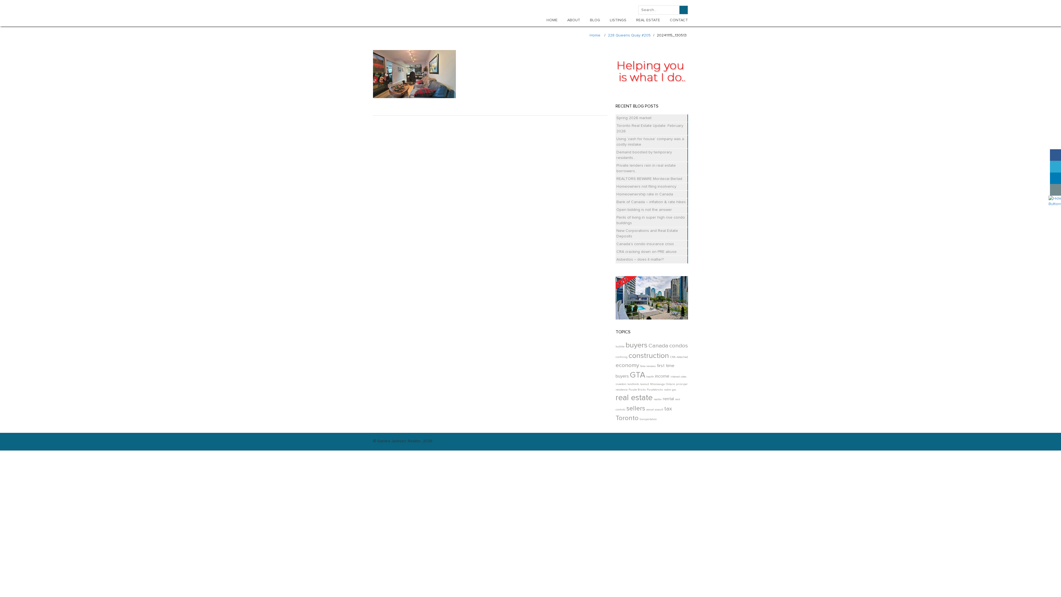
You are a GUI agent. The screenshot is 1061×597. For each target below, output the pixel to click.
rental (668, 399)
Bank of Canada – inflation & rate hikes (651, 202)
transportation (648, 419)
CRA (673, 357)
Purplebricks (655, 389)
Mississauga (657, 384)
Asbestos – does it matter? (640, 259)
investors (621, 384)
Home (595, 35)
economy (627, 365)
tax (668, 409)
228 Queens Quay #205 (629, 35)
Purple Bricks (637, 389)
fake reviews (648, 366)
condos (678, 346)
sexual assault (654, 409)
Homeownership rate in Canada (644, 194)
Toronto (627, 418)
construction (649, 356)
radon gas (670, 389)
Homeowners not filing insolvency (646, 186)
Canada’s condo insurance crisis (645, 244)
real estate (634, 398)
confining (621, 357)
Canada (658, 346)
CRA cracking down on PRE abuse (646, 252)
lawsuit (644, 384)
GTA (637, 375)
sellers (635, 408)
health (650, 376)
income (662, 376)
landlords (633, 384)
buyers (636, 345)
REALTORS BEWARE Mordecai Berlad (649, 179)
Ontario (670, 384)
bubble (620, 346)
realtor (658, 399)
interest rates (678, 376)
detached (682, 357)
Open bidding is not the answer (644, 210)
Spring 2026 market (634, 118)
